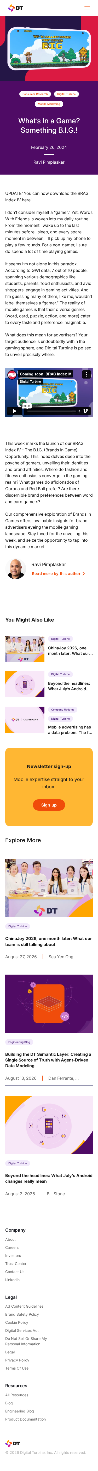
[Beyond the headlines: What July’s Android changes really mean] (49, 684)
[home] (14, 8)
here (26, 199)
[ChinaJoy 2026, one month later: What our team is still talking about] (49, 649)
